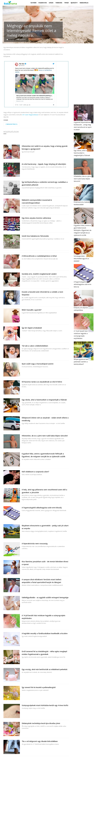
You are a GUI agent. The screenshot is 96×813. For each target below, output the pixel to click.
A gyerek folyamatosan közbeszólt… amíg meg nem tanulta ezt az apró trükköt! (83, 126)
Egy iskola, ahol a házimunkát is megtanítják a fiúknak (44, 400)
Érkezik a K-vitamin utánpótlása (81, 309)
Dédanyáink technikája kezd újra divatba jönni (41, 723)
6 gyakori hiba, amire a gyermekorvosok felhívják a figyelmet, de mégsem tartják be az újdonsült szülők (83, 230)
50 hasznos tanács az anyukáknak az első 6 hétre (42, 382)
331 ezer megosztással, (30, 115)
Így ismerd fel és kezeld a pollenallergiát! (39, 687)
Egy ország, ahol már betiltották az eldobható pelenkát (44, 669)
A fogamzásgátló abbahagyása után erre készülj (42, 507)
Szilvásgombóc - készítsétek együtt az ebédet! (81, 258)
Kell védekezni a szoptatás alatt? (35, 472)
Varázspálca (84, 3)
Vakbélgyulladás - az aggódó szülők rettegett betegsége (45, 597)
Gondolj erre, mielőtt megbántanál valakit (39, 274)
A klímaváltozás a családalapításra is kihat (39, 256)
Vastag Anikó (12, 39)
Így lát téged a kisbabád (32, 328)
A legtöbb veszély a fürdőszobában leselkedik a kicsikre (45, 633)
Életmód (33, 3)
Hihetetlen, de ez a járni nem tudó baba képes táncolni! (45, 436)
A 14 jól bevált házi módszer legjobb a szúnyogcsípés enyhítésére (81, 334)
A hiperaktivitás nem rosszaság (35, 543)
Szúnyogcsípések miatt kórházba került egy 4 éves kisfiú (45, 705)
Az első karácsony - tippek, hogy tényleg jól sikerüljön (44, 164)
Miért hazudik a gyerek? (32, 310)
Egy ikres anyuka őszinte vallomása (36, 218)
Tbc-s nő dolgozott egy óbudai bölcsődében (40, 741)
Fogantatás (42, 3)
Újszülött (74, 3)
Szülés (51, 3)
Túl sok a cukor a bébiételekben (35, 346)
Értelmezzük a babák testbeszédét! (82, 203)
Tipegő (66, 3)
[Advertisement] (85, 74)
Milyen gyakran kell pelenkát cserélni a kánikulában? (81, 361)
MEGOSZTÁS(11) (12, 124)
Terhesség (58, 3)
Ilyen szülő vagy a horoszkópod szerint (37, 364)
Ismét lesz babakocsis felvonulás (35, 236)
